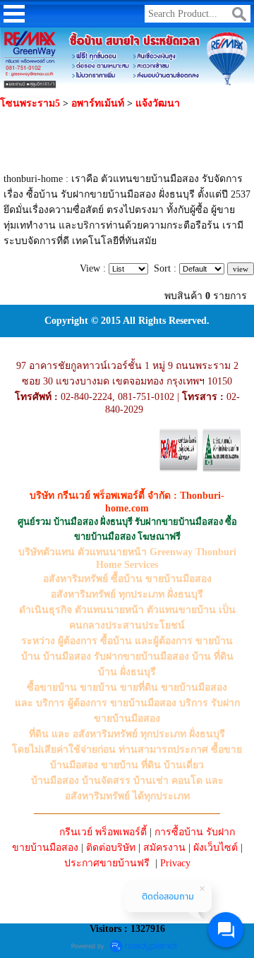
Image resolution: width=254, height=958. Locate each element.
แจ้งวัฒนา (157, 103)
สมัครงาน (164, 847)
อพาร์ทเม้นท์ (97, 103)
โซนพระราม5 (30, 103)
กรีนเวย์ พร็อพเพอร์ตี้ (103, 832)
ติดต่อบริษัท (110, 847)
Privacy (175, 863)
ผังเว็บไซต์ (215, 847)
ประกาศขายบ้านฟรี (107, 863)
